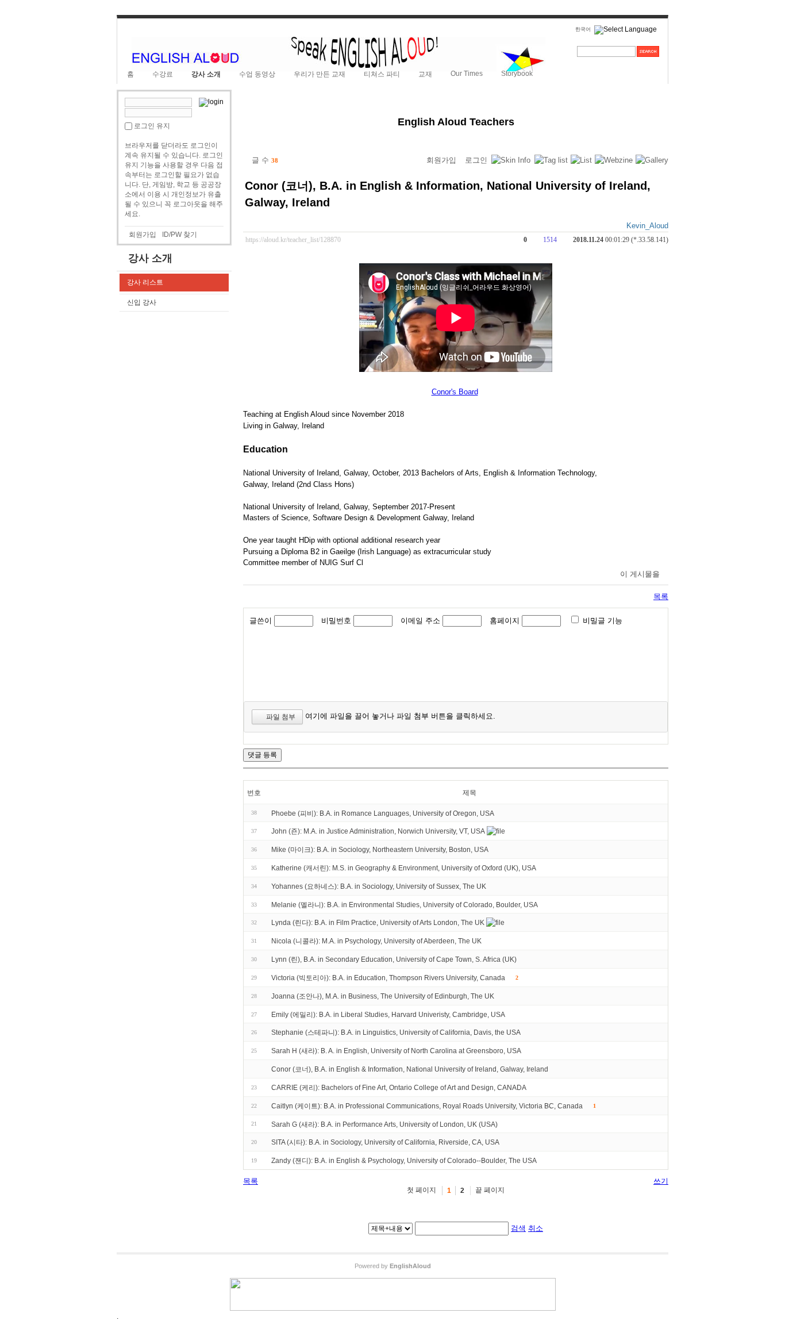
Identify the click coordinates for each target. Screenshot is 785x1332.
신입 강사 (141, 302)
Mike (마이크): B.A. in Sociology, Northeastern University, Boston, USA (379, 850)
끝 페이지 (490, 1190)
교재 (425, 74)
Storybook (517, 74)
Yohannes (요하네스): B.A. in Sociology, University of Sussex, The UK (378, 886)
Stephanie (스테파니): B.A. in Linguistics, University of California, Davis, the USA (396, 1032)
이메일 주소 (420, 620)
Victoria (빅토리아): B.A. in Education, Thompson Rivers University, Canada (388, 978)
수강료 (162, 74)
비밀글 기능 (602, 620)
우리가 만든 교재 (319, 74)
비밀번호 (336, 620)
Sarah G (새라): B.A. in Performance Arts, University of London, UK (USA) (384, 1124)
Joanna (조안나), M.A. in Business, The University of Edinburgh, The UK (382, 996)
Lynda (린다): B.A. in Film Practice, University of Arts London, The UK (377, 923)
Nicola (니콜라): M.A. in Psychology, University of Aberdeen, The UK (376, 941)
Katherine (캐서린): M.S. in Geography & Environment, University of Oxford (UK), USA (403, 868)
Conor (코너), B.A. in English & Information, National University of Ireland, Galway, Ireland (409, 1069)
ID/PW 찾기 (179, 235)
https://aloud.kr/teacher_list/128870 (293, 240)
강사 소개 (206, 74)
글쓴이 (260, 620)
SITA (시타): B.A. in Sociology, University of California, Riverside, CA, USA (385, 1142)
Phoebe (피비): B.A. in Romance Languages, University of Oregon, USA (382, 813)
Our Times (467, 74)
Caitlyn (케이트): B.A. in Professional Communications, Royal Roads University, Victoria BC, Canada (427, 1106)
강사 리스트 (145, 282)
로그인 (476, 160)
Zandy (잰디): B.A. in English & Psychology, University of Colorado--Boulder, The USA (404, 1161)
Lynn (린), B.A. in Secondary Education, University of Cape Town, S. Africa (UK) (394, 959)
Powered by (393, 1265)
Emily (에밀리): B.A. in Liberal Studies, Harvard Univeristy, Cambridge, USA (388, 1014)
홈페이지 (505, 620)
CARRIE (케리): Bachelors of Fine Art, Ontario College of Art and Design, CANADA (398, 1088)
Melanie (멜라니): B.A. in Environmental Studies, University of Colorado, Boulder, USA (404, 904)
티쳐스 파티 (382, 74)
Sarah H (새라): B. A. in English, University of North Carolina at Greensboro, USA (396, 1051)
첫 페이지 (421, 1190)
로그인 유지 (152, 126)
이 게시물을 (640, 574)
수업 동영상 (257, 74)
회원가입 (142, 235)
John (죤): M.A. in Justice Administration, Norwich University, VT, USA (378, 831)
